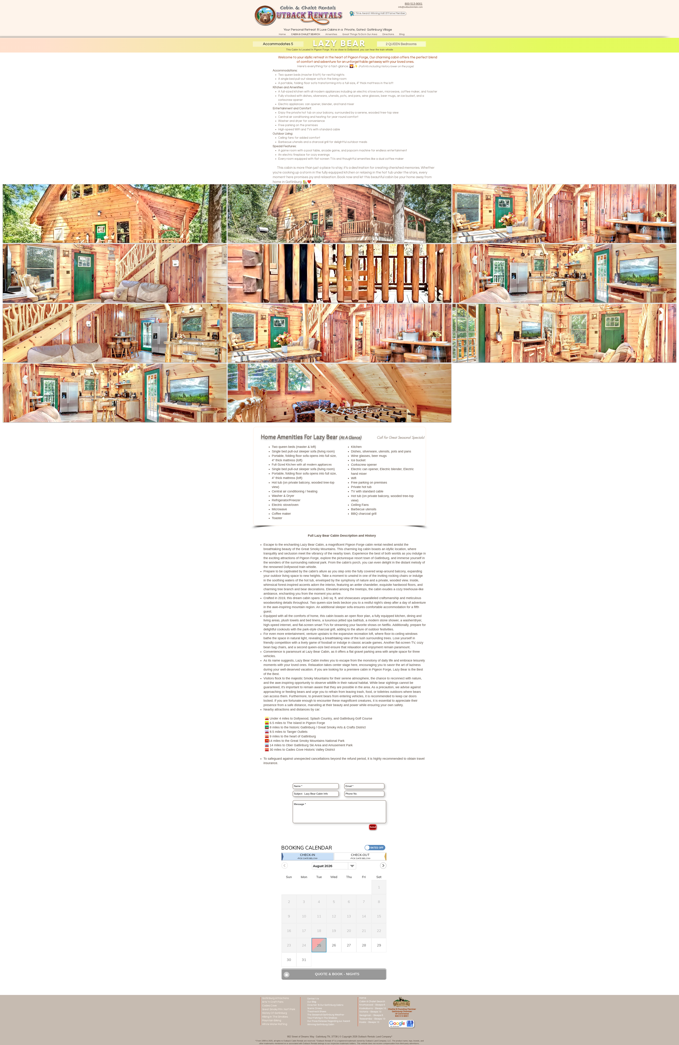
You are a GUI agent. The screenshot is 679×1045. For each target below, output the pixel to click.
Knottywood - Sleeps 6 (372, 1005)
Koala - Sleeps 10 (369, 1022)
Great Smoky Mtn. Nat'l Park (278, 1009)
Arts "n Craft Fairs (272, 1002)
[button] (278, 44)
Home (362, 998)
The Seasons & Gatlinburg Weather (325, 1015)
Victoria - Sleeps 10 (370, 1012)
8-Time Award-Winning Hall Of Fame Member (379, 13)
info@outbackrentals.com (410, 7)
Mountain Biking (272, 1020)
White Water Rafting (274, 1024)
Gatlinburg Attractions (275, 998)
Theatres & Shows (316, 1011)
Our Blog (311, 1002)
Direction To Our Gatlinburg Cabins (325, 1005)
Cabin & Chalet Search (372, 1001)
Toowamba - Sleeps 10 (372, 1019)
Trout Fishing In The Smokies (322, 1018)
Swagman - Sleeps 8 (371, 1015)
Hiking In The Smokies (275, 1016)
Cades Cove (269, 1005)
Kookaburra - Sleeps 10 (372, 1008)
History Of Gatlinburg (274, 1013)
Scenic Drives (314, 1008)
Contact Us (313, 998)
